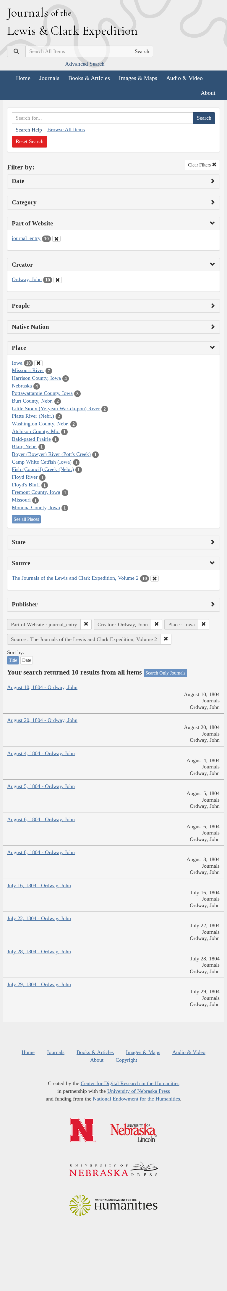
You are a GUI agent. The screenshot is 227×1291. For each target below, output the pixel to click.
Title (13, 660)
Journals (49, 78)
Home (23, 78)
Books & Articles (89, 78)
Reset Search (29, 141)
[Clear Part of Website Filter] (56, 239)
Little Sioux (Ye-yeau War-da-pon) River (56, 408)
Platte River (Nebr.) (33, 416)
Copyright (126, 1060)
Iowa (17, 363)
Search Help (29, 130)
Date (26, 660)
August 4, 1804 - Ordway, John (41, 753)
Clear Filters (200, 164)
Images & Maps (138, 78)
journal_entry (26, 238)
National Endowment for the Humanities (136, 1099)
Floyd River (25, 477)
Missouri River (28, 370)
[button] (86, 624)
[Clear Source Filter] (154, 579)
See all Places (26, 519)
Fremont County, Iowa (36, 492)
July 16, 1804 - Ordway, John (39, 885)
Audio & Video (184, 78)
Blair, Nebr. (24, 446)
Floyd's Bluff (26, 485)
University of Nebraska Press (138, 1091)
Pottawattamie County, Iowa (42, 393)
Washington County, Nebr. (40, 424)
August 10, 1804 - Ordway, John (42, 687)
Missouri (21, 500)
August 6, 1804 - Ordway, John (41, 819)
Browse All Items (66, 129)
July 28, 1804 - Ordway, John (39, 951)
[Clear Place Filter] (38, 363)
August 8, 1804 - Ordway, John (41, 852)
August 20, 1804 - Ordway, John (42, 720)
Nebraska (22, 386)
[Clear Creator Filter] (57, 280)
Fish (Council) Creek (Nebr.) (43, 469)
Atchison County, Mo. (36, 431)
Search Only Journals (165, 672)
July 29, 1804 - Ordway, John (39, 984)
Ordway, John (27, 279)
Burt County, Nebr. (32, 401)
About (208, 92)
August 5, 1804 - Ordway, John (41, 786)
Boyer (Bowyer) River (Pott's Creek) (51, 454)
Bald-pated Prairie (31, 439)
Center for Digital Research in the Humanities (130, 1083)
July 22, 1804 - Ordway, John (39, 918)
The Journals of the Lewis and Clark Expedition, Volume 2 (75, 578)
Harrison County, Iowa (36, 378)
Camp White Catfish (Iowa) (42, 462)
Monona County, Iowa (36, 507)
